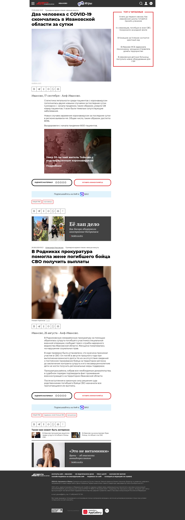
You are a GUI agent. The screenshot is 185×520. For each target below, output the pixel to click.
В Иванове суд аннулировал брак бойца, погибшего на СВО (95, 434)
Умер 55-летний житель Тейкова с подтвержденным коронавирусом (69, 159)
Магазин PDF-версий (117, 474)
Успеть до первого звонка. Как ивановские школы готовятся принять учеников (133, 19)
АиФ (48, 320)
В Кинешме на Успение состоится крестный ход (133, 39)
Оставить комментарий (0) (92, 182)
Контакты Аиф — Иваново (62, 474)
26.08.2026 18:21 (37, 247)
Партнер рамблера (73, 510)
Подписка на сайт (94, 476)
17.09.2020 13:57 (37, 10)
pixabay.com (36, 83)
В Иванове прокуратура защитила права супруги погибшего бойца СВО (55, 435)
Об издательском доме (84, 474)
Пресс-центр (101, 474)
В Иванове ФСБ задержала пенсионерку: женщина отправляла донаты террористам (133, 49)
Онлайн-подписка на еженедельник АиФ (68, 476)
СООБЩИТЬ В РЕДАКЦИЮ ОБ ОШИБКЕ (118, 476)
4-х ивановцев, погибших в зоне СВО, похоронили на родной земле (133, 29)
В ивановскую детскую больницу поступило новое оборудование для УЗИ (133, 59)
